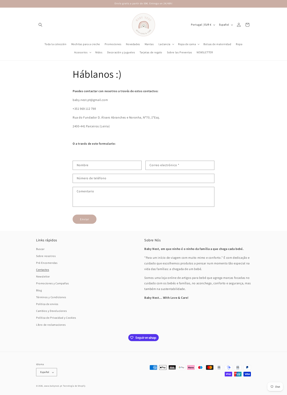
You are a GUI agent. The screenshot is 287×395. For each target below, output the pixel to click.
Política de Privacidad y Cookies (56, 318)
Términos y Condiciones (51, 297)
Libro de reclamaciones (51, 324)
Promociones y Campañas (52, 283)
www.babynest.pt (53, 386)
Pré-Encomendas (46, 263)
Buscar (40, 249)
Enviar (84, 219)
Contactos (42, 269)
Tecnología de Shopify (74, 386)
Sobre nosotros (46, 256)
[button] (40, 25)
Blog (39, 290)
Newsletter (43, 276)
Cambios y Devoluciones (51, 311)
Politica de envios (47, 304)
